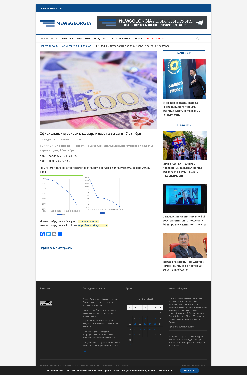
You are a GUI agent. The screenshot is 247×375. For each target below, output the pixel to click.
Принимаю (189, 370)
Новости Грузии (48, 365)
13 (145, 324)
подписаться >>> (88, 221)
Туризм (137, 38)
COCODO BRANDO (121, 366)
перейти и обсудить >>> (93, 225)
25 (135, 334)
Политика (67, 38)
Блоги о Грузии (155, 38)
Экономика (83, 38)
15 (155, 324)
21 (150, 329)
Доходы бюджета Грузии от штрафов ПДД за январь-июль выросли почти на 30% (102, 344)
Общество (100, 38)
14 (150, 324)
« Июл (128, 344)
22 (155, 329)
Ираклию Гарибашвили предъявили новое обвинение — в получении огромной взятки (99, 313)
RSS (84, 351)
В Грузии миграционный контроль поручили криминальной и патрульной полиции (100, 323)
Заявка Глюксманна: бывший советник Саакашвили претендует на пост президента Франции (100, 302)
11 (135, 324)
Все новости (49, 38)
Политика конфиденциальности (193, 365)
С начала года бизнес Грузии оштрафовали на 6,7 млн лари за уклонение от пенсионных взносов (99, 334)
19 (140, 329)
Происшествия (120, 38)
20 (145, 329)
